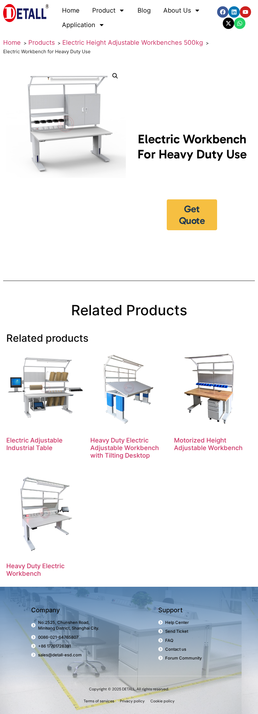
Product (103, 10)
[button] (115, 76)
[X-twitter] (228, 23)
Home (71, 10)
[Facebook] (222, 12)
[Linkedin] (234, 12)
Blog (144, 10)
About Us (177, 10)
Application (78, 25)
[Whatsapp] (239, 23)
